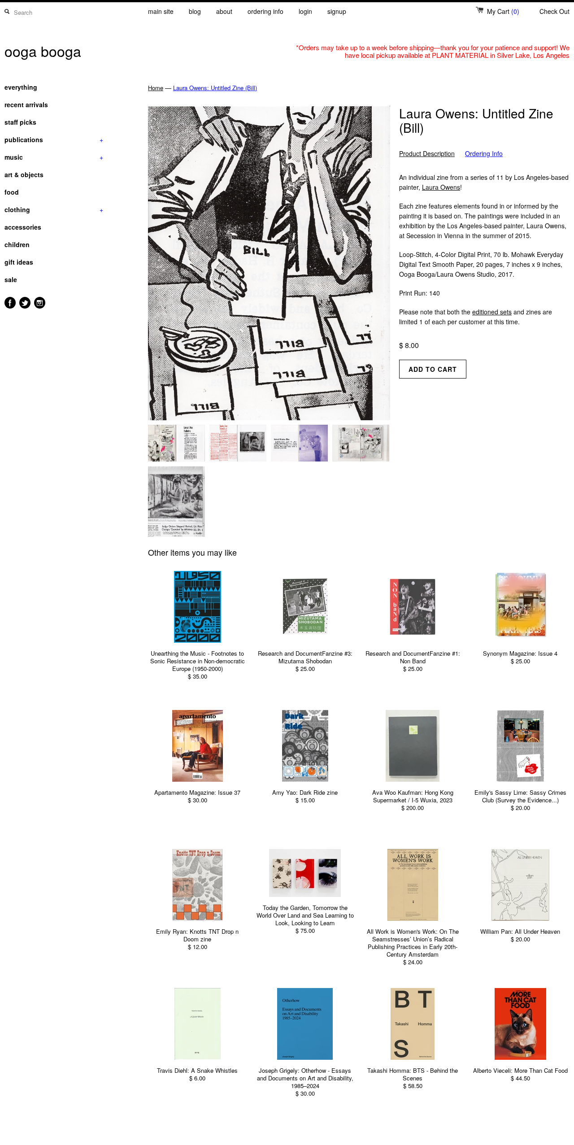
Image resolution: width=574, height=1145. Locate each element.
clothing (53, 209)
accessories (22, 226)
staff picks (20, 122)
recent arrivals (26, 104)
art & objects (23, 174)
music (53, 156)
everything (20, 87)
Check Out (554, 11)
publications (53, 139)
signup (336, 11)
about (224, 11)
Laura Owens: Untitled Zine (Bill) (215, 87)
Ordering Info (484, 153)
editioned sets (492, 311)
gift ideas (18, 261)
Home (155, 87)
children (17, 244)
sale (10, 279)
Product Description (427, 153)
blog (195, 11)
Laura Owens (441, 187)
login (305, 11)
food (11, 191)
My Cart (503, 11)
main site (161, 11)
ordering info (265, 11)
